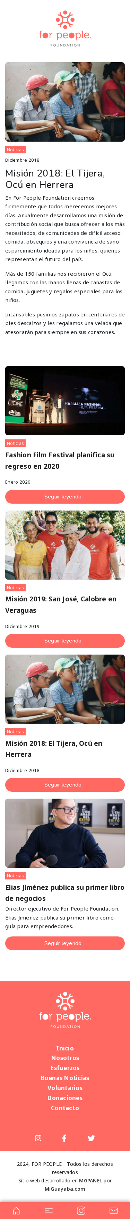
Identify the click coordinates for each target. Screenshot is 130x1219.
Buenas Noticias (65, 1078)
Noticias (15, 876)
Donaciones (65, 1098)
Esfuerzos (64, 1068)
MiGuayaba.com (65, 1188)
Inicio (65, 1048)
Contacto (65, 1108)
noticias (15, 150)
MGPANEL (90, 1180)
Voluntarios (65, 1088)
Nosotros (65, 1058)
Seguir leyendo (63, 497)
